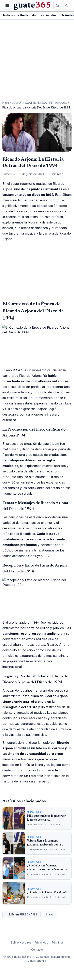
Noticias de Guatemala (19, 15)
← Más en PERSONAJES (21, 914)
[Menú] (7, 5)
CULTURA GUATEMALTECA (29, 102)
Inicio (5, 102)
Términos (58, 942)
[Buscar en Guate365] (57, 5)
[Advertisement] (37, 59)
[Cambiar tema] (67, 5)
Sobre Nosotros (21, 942)
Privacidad (41, 942)
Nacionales (48, 15)
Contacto (37, 949)
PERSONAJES (58, 102)
